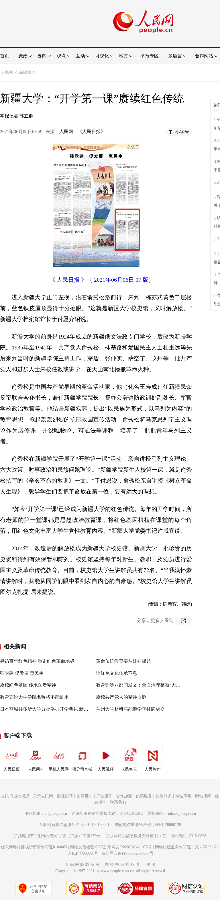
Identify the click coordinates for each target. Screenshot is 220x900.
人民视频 (106, 769)
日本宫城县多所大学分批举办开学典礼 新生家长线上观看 (58, 709)
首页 (4, 55)
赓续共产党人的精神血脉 (121, 697)
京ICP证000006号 (83, 853)
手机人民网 (59, 769)
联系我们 (118, 802)
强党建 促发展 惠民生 (22, 673)
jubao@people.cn (182, 813)
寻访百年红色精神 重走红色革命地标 (37, 661)
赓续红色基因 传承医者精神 (28, 685)
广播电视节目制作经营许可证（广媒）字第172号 (57, 836)
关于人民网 (43, 796)
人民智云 (129, 769)
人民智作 (153, 769)
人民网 (7, 72)
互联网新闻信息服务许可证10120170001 (74, 825)
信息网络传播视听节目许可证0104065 (34, 847)
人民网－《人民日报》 (82, 131)
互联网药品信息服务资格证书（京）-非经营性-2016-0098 (156, 836)
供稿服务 (144, 796)
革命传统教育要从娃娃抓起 (123, 661)
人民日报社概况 (15, 796)
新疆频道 (27, 72)
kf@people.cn (55, 813)
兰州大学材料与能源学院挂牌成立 (130, 709)
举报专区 (149, 55)
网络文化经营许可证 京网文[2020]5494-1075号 (111, 847)
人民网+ (35, 769)
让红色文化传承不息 (116, 673)
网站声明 (183, 796)
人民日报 (12, 769)
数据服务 (164, 796)
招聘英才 (84, 796)
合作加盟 (124, 796)
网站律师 (203, 796)
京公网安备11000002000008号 (127, 853)
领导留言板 (82, 769)
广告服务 (104, 796)
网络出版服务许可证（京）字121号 (186, 847)
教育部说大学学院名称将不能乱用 (34, 697)
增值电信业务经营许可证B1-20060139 (148, 825)
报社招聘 (65, 796)
